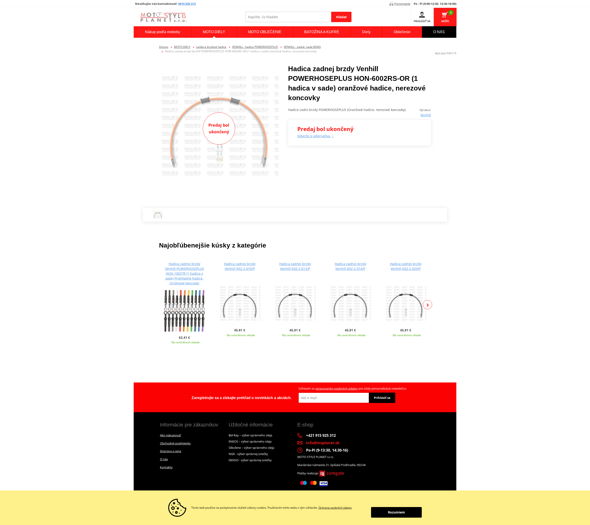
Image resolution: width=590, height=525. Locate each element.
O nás (164, 459)
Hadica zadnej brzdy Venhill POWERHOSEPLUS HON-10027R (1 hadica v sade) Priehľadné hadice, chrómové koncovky (184, 273)
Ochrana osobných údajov (335, 508)
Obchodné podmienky (175, 443)
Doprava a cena (170, 451)
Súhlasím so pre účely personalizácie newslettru (352, 388)
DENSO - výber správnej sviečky (250, 460)
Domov (163, 47)
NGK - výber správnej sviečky (248, 454)
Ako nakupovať (170, 435)
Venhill (425, 115)
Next (427, 304)
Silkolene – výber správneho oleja (251, 448)
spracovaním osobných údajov (337, 388)
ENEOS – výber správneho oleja (250, 441)
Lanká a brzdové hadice (211, 47)
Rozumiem (396, 512)
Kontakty (166, 467)
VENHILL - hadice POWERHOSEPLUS (255, 47)
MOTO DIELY (182, 47)
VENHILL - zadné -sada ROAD (302, 47)
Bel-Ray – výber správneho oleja (250, 435)
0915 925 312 (187, 4)
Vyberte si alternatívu (314, 136)
